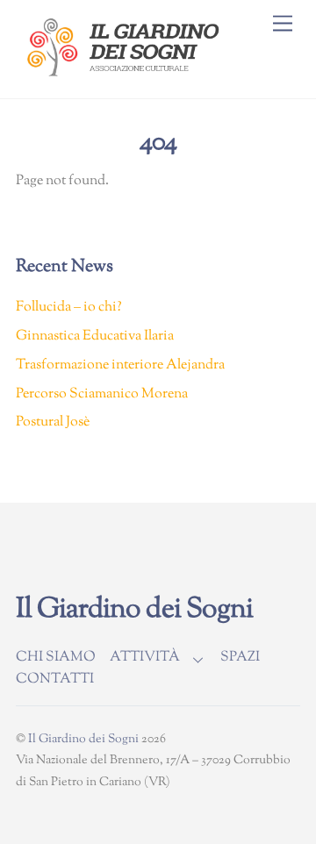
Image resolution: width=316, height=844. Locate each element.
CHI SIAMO (56, 657)
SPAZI (240, 657)
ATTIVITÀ (145, 657)
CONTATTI (55, 679)
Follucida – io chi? (69, 307)
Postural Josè (53, 422)
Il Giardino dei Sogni (83, 739)
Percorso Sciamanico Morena (102, 394)
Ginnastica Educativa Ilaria (95, 336)
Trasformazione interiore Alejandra (120, 365)
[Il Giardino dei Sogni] (125, 76)
